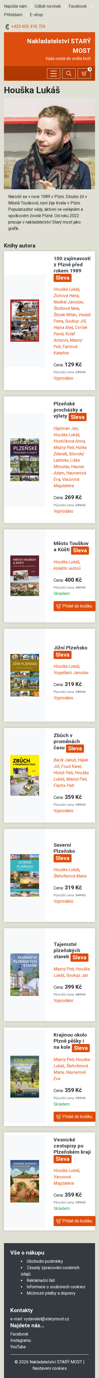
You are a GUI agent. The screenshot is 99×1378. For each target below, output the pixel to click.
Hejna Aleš (63, 327)
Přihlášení (13, 14)
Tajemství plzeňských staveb (67, 950)
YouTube (18, 1346)
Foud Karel (71, 766)
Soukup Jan (77, 975)
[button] (49, 143)
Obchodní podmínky (45, 1261)
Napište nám (15, 6)
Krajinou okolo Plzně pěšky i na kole (70, 1041)
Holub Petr (63, 772)
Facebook (78, 6)
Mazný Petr (64, 447)
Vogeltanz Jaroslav (71, 672)
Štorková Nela (66, 308)
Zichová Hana (66, 295)
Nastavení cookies (49, 1368)
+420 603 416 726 (27, 26)
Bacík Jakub (65, 760)
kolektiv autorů (67, 568)
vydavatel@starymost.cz (46, 1318)
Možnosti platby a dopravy (51, 1293)
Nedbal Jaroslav (68, 302)
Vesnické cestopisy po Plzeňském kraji (72, 1146)
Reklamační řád (41, 1280)
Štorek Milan (65, 314)
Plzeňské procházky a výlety (68, 410)
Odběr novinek (48, 6)
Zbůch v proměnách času (67, 741)
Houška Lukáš (66, 289)
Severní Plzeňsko (64, 848)
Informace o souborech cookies (56, 1286)
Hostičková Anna (69, 441)
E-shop (36, 14)
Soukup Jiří (75, 321)
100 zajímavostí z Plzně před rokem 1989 (72, 264)
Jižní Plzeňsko (70, 648)
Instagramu (20, 1340)
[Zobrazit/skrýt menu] (53, 73)
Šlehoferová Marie (70, 876)
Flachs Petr (64, 785)
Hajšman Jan (66, 428)
